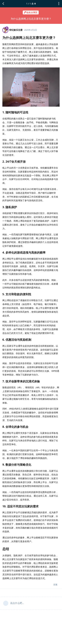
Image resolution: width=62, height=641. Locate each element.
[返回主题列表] (3, 3)
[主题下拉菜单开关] (59, 3)
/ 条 (30, 3)
